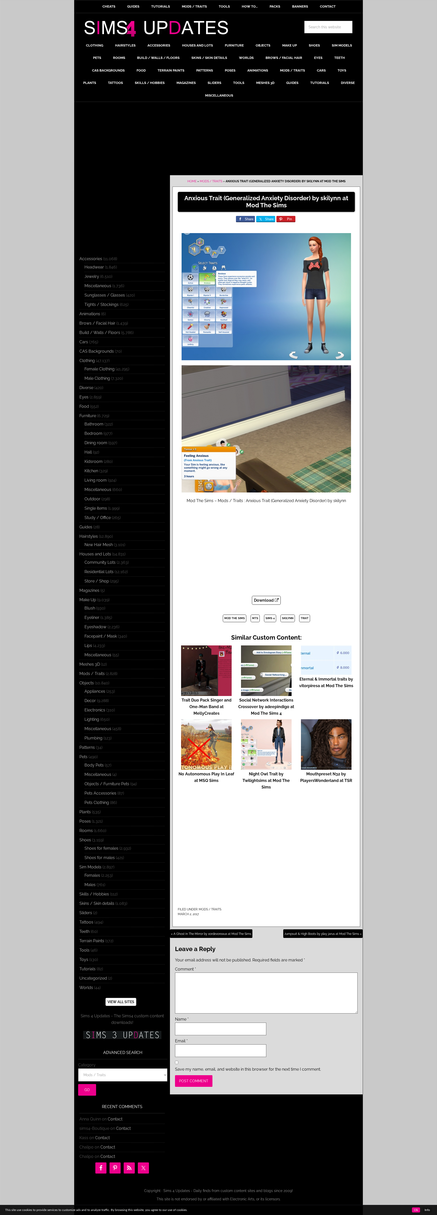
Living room (95, 480)
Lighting (91, 719)
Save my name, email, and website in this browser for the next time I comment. (248, 1069)
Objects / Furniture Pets (106, 783)
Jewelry (91, 276)
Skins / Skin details (96, 903)
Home (191, 181)
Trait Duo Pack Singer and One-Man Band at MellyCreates (206, 707)
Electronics (94, 710)
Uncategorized (93, 978)
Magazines (89, 590)
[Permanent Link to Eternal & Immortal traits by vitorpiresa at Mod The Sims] (326, 672)
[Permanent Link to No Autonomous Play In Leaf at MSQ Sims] (206, 767)
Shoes (85, 840)
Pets (83, 756)
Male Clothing (97, 378)
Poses (85, 821)
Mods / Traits (211, 181)
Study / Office (97, 517)
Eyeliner (91, 617)
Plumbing (93, 738)
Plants (85, 811)
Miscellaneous (97, 285)
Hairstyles (88, 536)
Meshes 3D (89, 664)
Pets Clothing (96, 802)
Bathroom (93, 424)
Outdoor (92, 499)
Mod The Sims (234, 618)
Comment (185, 969)
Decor (90, 700)
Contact (115, 1119)
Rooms (86, 830)
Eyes (84, 397)
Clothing (87, 360)
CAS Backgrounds (96, 351)
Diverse (86, 387)
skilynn (287, 618)
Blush (89, 608)
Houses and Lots (95, 554)
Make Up (87, 599)
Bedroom (93, 433)
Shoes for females (101, 848)
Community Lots (100, 562)
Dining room (95, 442)
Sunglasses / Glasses (104, 295)
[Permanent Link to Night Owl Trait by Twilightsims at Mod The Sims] (266, 767)
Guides (85, 527)
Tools (84, 950)
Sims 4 (270, 618)
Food (84, 406)
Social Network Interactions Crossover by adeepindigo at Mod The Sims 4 (266, 707)
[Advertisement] (218, 139)
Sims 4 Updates (159, 29)
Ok (416, 1209)
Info (427, 1209)
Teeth (84, 931)
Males (90, 884)
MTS (255, 618)
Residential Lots (99, 571)
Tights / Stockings (101, 304)
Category (87, 1065)
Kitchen (91, 470)
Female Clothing (99, 369)
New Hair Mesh (98, 544)
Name (182, 1019)
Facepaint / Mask (100, 636)
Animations (89, 313)
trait (305, 618)
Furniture (87, 415)
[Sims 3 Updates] (122, 1035)
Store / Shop (96, 581)
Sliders (85, 912)
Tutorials (87, 968)
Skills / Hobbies (94, 894)
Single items (95, 508)
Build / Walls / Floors (99, 332)
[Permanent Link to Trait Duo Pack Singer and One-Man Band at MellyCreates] (206, 693)
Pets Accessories (100, 793)
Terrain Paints (91, 940)
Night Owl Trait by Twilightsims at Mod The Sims (266, 781)
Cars (83, 342)
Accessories (90, 258)
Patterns (87, 747)
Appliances (94, 691)
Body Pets (94, 765)
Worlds (86, 987)
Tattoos (86, 922)
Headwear (94, 267)
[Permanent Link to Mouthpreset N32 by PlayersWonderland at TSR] (326, 767)
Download (264, 600)
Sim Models (90, 867)
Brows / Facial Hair (97, 323)
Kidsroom (93, 461)
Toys (83, 959)
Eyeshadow (95, 626)
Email (181, 1041)
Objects (86, 683)
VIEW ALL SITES (120, 1002)
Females (92, 875)
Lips (88, 645)
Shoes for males (99, 857)
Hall (88, 452)
